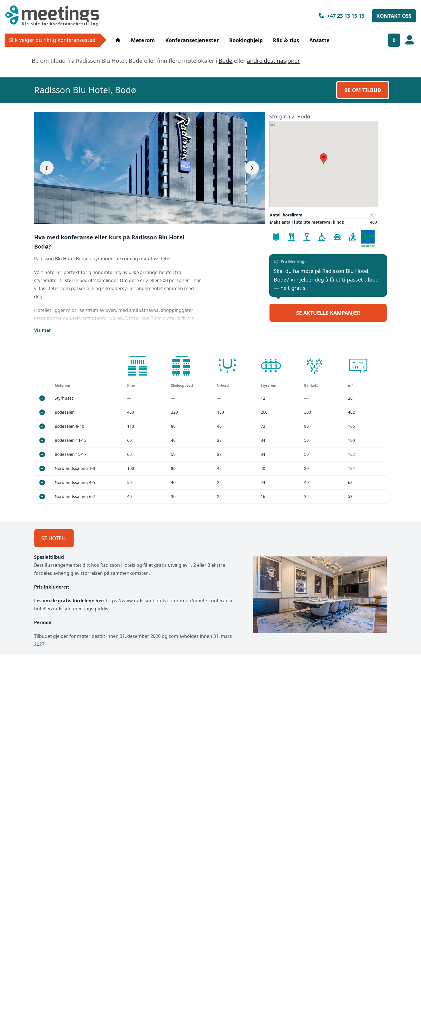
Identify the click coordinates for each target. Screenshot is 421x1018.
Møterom (143, 40)
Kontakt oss (394, 15)
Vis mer (42, 330)
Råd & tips (286, 40)
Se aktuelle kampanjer (328, 312)
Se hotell (54, 538)
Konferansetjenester (192, 40)
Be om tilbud (362, 90)
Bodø (226, 61)
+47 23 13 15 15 (345, 15)
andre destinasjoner (273, 61)
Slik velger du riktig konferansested (52, 39)
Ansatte (319, 40)
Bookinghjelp (246, 40)
